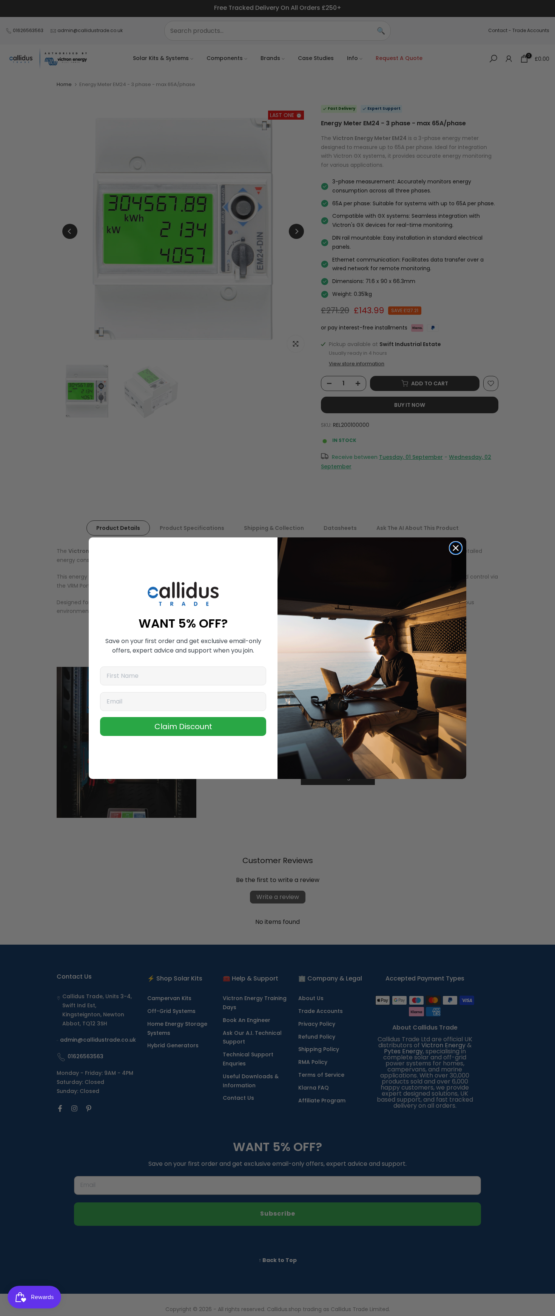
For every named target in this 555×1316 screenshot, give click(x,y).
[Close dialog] (456, 548)
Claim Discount (183, 726)
